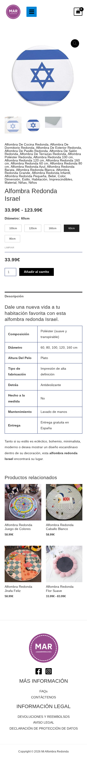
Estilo (26, 179)
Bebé (52, 176)
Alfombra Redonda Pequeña (25, 176)
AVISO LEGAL (43, 722)
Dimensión (12, 179)
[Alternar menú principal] (31, 12)
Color (61, 176)
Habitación (39, 179)
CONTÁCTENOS (43, 697)
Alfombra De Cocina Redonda (26, 144)
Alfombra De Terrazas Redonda (43, 154)
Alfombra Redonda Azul (28, 166)
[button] (75, 43)
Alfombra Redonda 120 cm (24, 160)
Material (10, 182)
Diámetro (12, 218)
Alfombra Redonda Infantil (51, 173)
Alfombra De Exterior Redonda (58, 147)
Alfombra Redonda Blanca (35, 170)
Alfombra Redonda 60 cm (29, 163)
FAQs (43, 691)
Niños (33, 182)
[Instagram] (48, 671)
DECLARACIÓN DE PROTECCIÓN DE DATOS (44, 728)
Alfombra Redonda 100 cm (53, 157)
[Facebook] (38, 671)
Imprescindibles (60, 179)
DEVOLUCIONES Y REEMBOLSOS (44, 716)
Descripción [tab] (14, 296)
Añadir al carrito (36, 272)
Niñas (22, 182)
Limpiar (9, 247)
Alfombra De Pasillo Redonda (26, 151)
